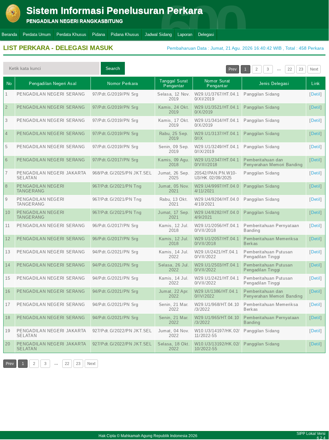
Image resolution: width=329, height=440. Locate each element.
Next (314, 69)
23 (301, 69)
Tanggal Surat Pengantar (174, 83)
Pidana (98, 34)
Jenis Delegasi (274, 83)
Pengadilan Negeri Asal (52, 83)
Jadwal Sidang (158, 34)
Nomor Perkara (122, 83)
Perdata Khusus (71, 34)
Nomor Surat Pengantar (217, 83)
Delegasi (206, 34)
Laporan (184, 34)
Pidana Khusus (125, 34)
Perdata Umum (37, 34)
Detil (315, 94)
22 (290, 69)
